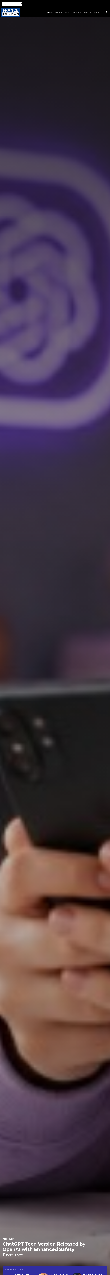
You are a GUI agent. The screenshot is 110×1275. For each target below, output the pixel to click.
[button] (106, 12)
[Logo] (10, 12)
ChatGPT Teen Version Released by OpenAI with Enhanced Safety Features (44, 1249)
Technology (8, 1239)
